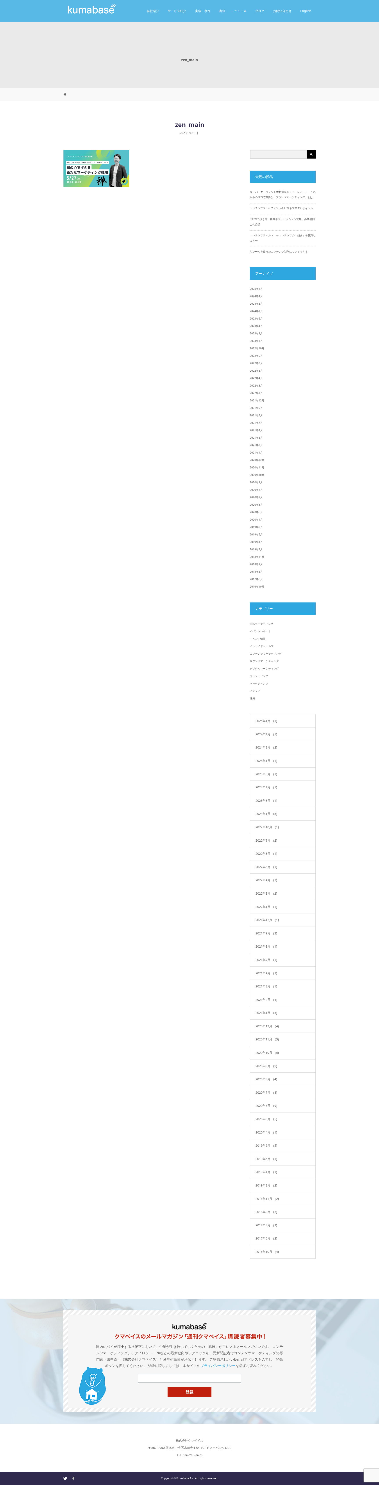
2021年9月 (256, 408)
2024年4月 (256, 296)
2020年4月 (256, 519)
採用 (252, 698)
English (305, 11)
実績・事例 (202, 11)
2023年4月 (256, 326)
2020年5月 (256, 512)
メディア (255, 691)
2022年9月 (256, 356)
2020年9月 (256, 482)
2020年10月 (257, 475)
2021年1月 (256, 452)
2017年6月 (256, 579)
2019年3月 (256, 549)
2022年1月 (256, 393)
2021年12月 (257, 400)
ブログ (259, 11)
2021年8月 (256, 415)
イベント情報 (258, 639)
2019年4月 (256, 542)
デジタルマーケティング (264, 668)
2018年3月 (256, 572)
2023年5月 (256, 318)
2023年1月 (256, 341)
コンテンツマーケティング (265, 653)
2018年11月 (257, 557)
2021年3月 (256, 438)
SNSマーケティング (261, 624)
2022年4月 (256, 378)
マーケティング (259, 683)
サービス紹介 (177, 11)
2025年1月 (256, 289)
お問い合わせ (282, 11)
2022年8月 (256, 363)
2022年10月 (257, 348)
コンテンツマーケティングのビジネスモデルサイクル (281, 208)
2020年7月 (256, 497)
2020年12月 (257, 460)
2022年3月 (256, 385)
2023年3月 (256, 333)
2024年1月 (256, 311)
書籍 (222, 11)
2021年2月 (256, 445)
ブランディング (259, 676)
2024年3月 (256, 303)
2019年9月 (256, 527)
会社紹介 (153, 11)
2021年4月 (256, 430)
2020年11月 (257, 467)
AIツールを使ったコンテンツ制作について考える (279, 251)
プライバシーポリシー (218, 1365)
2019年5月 (256, 534)
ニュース (240, 11)
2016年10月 (257, 586)
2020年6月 (256, 505)
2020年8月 (256, 490)
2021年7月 (256, 423)
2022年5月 (256, 371)
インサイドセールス (262, 646)
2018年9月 (256, 564)
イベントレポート (260, 631)
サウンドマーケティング (264, 661)
